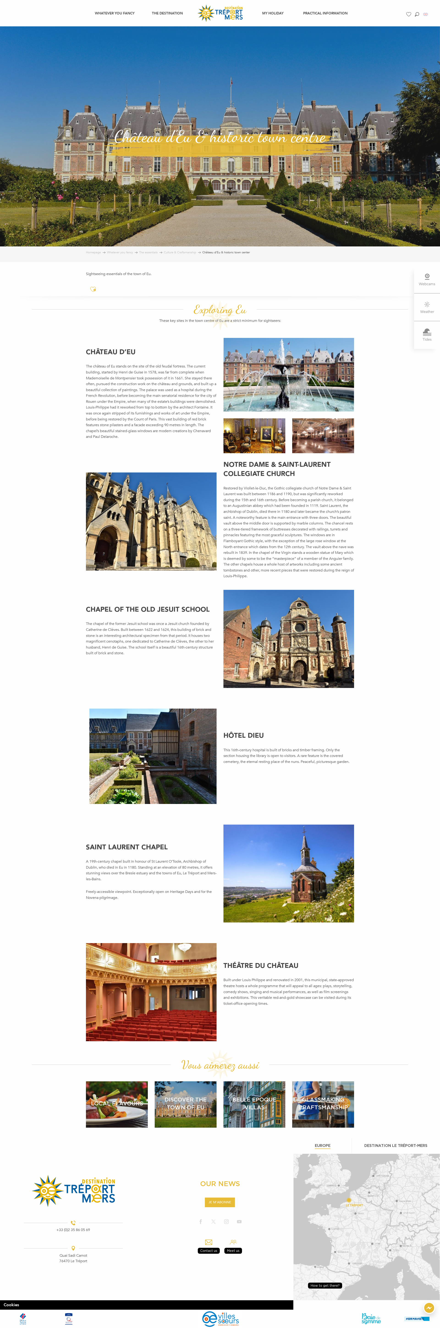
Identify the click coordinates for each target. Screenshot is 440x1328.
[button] (417, 14)
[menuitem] (114, 13)
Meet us (233, 1250)
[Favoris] (409, 14)
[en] (426, 14)
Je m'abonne (220, 1202)
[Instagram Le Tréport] (226, 1222)
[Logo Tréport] (73, 1191)
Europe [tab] (322, 1145)
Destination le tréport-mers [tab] (395, 1145)
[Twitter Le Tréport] (213, 1222)
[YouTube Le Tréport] (239, 1222)
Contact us (208, 1250)
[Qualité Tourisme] (68, 1318)
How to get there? (325, 1285)
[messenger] (429, 1312)
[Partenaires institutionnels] (23, 1319)
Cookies (11, 1305)
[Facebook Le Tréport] (200, 1222)
